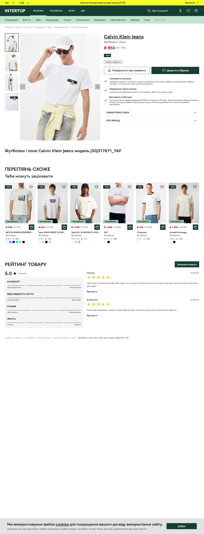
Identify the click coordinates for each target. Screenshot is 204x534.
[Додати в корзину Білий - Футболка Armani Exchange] (195, 227)
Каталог (28, 27)
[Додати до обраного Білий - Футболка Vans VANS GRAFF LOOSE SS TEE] (64, 187)
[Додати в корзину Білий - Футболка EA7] (130, 227)
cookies (62, 524)
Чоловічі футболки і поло (64, 338)
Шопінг (18, 27)
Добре (181, 526)
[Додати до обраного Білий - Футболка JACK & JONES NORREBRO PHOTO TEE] (31, 187)
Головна (8, 27)
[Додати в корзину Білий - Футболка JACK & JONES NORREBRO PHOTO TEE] (31, 227)
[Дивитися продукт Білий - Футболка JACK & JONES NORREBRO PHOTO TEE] (20, 203)
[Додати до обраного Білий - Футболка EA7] (129, 187)
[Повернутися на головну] (15, 10)
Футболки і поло (62, 27)
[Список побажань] (188, 11)
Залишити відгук (187, 264)
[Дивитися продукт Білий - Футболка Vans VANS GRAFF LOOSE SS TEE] (53, 203)
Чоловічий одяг (43, 338)
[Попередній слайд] (22, 86)
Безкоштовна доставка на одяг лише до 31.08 (102, 3)
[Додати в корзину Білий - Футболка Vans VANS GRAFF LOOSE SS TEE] (64, 227)
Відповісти (92, 292)
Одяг (50, 27)
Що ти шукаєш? (160, 11)
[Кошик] (196, 11)
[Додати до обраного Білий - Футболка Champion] (162, 187)
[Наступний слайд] (97, 86)
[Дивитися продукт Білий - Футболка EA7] (118, 203)
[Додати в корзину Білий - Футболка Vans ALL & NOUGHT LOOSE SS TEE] (97, 227)
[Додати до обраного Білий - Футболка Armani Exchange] (195, 187)
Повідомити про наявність (129, 70)
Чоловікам (39, 27)
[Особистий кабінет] (180, 11)
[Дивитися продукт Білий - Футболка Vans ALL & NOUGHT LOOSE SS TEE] (85, 203)
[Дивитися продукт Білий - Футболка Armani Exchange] (184, 203)
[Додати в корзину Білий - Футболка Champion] (162, 227)
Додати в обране (178, 70)
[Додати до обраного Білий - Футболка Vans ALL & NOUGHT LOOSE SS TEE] (96, 187)
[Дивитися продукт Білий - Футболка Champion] (151, 203)
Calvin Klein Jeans (80, 27)
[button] (22, 86)
